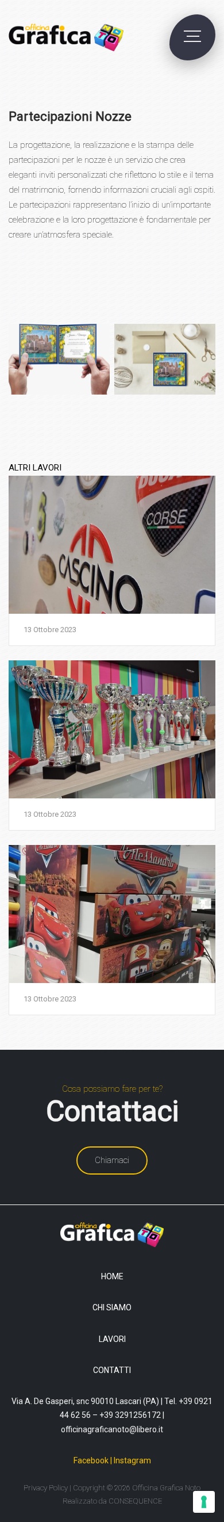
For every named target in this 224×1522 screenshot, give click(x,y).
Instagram (132, 1460)
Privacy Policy (46, 1487)
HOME (112, 1276)
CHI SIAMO (112, 1307)
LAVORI (112, 1339)
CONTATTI (112, 1370)
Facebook (91, 1460)
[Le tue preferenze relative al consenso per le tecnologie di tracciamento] (204, 1502)
